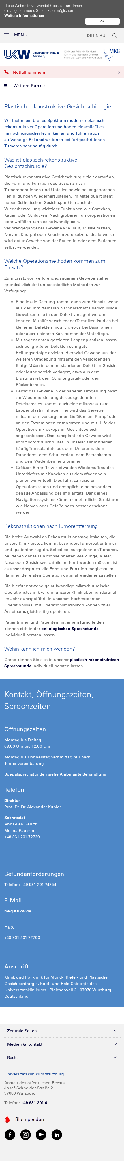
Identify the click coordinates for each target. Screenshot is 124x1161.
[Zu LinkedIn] (57, 1134)
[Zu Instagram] (25, 1134)
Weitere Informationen (24, 15)
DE (89, 35)
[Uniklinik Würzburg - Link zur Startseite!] (31, 54)
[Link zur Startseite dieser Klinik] (92, 54)
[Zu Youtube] (41, 1134)
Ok (102, 21)
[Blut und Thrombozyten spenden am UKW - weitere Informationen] (24, 1118)
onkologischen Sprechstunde (70, 628)
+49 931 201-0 (34, 1102)
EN (96, 35)
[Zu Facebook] (10, 1134)
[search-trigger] (115, 35)
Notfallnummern (29, 72)
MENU (21, 34)
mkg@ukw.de (17, 911)
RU (102, 35)
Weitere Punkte (30, 85)
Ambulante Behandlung (83, 774)
